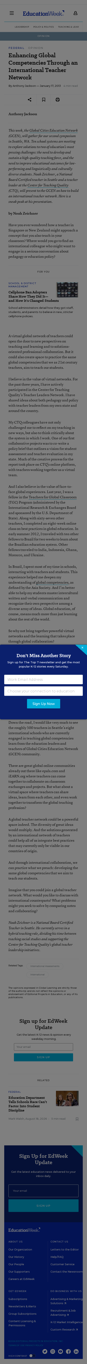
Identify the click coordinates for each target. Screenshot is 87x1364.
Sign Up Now (44, 704)
